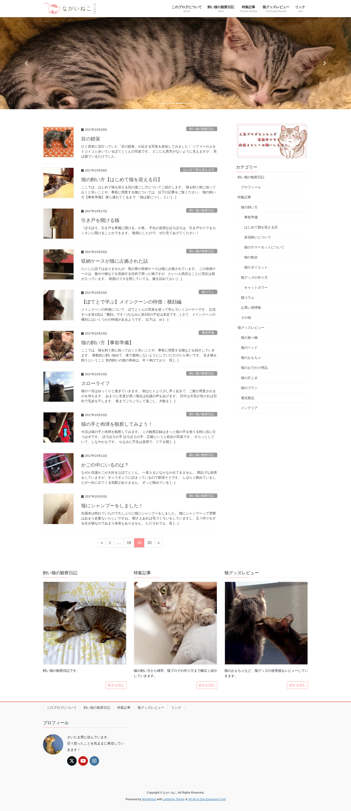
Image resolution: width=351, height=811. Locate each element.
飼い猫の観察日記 (201, 129)
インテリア (249, 408)
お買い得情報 (251, 307)
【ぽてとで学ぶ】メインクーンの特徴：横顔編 (131, 301)
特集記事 (244, 197)
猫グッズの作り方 (254, 277)
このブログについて (62, 707)
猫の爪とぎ (249, 378)
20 (149, 544)
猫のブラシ (249, 388)
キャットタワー (256, 287)
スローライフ (95, 383)
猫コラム (208, 292)
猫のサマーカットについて (264, 247)
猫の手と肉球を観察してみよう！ (117, 424)
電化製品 (247, 398)
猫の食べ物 (249, 337)
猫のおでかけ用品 (254, 368)
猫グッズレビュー (251, 327)
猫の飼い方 (249, 207)
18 (129, 544)
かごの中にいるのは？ (105, 464)
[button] (26, 63)
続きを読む (116, 685)
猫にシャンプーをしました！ (112, 505)
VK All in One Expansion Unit (207, 799)
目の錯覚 (90, 138)
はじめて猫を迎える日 (198, 169)
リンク (176, 707)
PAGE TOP (338, 782)
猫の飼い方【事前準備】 (107, 342)
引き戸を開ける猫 (100, 220)
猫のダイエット (256, 267)
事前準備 (208, 332)
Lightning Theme (174, 799)
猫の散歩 (251, 257)
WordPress (149, 799)
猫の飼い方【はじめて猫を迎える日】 (121, 179)
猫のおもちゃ (251, 357)
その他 (246, 317)
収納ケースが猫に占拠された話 (114, 261)
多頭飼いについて (257, 237)
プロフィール (251, 187)
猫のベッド (249, 347)
